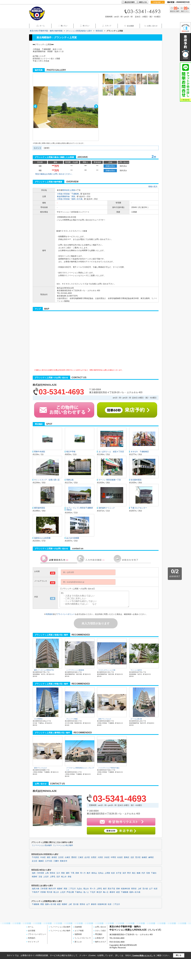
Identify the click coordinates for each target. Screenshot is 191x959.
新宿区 (54, 857)
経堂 (118, 892)
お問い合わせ (100, 927)
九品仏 (79, 889)
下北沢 (92, 892)
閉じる (178, 955)
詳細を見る (110, 166)
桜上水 (64, 877)
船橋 (138, 873)
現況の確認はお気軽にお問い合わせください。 (54, 174)
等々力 (83, 873)
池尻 (34, 873)
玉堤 (40, 877)
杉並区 (120, 857)
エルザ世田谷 (38, 719)
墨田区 (74, 857)
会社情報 (31, 931)
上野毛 (52, 877)
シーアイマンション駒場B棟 (75, 670)
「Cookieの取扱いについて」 (142, 955)
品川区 (87, 857)
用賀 (73, 196)
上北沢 (46, 877)
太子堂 (118, 873)
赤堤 (69, 877)
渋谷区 (107, 857)
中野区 (113, 857)
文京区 (61, 857)
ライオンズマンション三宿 (106, 670)
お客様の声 (99, 938)
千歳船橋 (75, 194)
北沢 (58, 877)
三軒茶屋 (40, 873)
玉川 (58, 873)
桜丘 (134, 873)
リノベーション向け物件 (63, 845)
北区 (132, 857)
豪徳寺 (112, 892)
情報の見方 (152, 186)
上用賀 (72, 190)
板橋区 (144, 857)
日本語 (157, 8)
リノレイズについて (83, 938)
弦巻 (148, 873)
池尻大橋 (35, 889)
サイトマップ (33, 942)
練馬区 (151, 857)
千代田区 (35, 857)
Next (96, 106)
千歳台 (153, 873)
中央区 (43, 857)
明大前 (49, 892)
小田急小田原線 (63, 194)
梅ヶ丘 (106, 892)
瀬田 (67, 873)
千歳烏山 (78, 892)
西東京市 (63, 861)
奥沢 (88, 873)
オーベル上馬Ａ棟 (136, 719)
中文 (157, 11)
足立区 (34, 861)
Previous (35, 106)
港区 (48, 857)
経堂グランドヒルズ (104, 719)
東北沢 (99, 892)
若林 (77, 873)
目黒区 (93, 857)
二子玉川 (72, 889)
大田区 (100, 857)
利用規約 (49, 614)
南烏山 (94, 873)
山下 (151, 889)
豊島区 (126, 857)
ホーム (30, 927)
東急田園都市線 (63, 196)
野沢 (129, 873)
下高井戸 (35, 892)
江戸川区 (48, 861)
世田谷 (52, 873)
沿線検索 (78, 927)
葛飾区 (41, 861)
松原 (113, 873)
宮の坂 (145, 889)
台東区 (67, 857)
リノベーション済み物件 (42, 845)
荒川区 (138, 857)
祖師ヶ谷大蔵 (76, 199)
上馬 (47, 873)
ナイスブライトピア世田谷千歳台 (108, 768)
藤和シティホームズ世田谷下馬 (44, 670)
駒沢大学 (52, 889)
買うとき (78, 942)
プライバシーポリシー (66, 614)
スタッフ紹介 (100, 931)
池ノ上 (86, 892)
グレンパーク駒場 (71, 719)
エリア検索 (79, 931)
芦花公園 (70, 892)
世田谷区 (66, 190)
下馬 (72, 873)
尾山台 (86, 889)
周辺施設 (98, 934)
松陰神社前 (125, 889)
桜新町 (34, 877)
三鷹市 (56, 861)
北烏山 (100, 873)
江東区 (80, 857)
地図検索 (78, 934)
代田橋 (43, 892)
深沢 (124, 873)
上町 (139, 889)
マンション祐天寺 (136, 670)
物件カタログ (100, 942)
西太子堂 (111, 889)
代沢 (143, 873)
